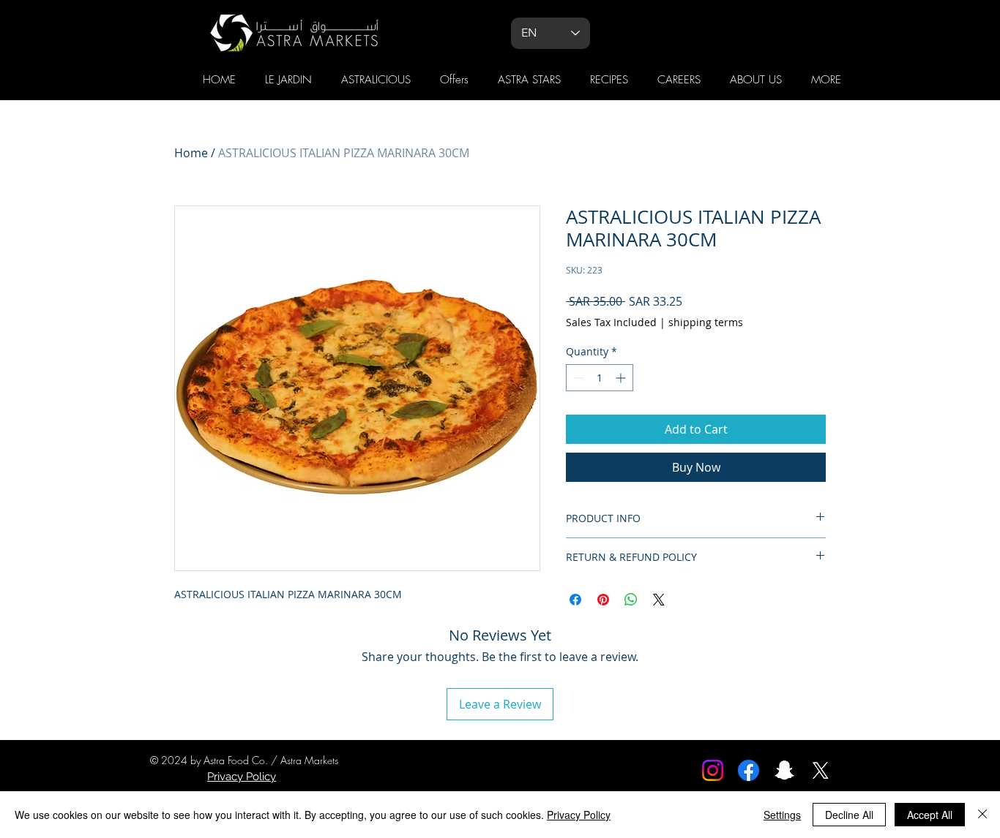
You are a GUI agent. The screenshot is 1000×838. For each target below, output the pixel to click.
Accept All (929, 814)
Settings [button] (782, 814)
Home (191, 153)
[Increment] (622, 377)
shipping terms (705, 322)
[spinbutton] (599, 377)
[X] (820, 770)
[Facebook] (748, 770)
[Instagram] (712, 770)
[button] (826, 80)
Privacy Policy (579, 814)
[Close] (982, 814)
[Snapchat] (784, 770)
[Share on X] (659, 599)
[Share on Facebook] (575, 599)
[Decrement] (577, 377)
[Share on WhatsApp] (631, 599)
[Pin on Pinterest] (603, 599)
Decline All (849, 814)
